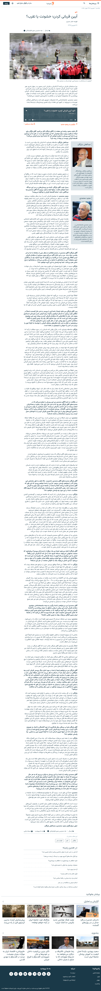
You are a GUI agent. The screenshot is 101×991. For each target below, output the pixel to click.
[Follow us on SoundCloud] (20, 974)
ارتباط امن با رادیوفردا (69, 980)
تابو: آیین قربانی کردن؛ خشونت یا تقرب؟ (59, 110)
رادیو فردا (71, 113)
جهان (98, 980)
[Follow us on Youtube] (25, 974)
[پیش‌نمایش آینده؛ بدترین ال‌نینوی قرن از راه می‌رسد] (13, 911)
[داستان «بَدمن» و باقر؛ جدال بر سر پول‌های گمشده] (87, 911)
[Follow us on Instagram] (16, 974)
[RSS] (44, 974)
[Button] (47, 31)
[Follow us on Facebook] (39, 974)
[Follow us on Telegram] (34, 974)
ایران (98, 977)
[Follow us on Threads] (11, 974)
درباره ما (73, 973)
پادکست (97, 984)
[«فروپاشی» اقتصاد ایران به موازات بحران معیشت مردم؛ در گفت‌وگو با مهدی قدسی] (13, 942)
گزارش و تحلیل (91, 901)
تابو (76, 12)
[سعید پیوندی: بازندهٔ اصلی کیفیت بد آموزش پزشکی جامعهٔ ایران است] (87, 942)
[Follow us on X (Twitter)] (30, 974)
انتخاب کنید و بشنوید (69, 977)
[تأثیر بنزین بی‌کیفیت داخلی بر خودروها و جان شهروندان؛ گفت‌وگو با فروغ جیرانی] (38, 942)
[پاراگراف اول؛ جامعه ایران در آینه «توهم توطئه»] (38, 911)
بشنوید (95, 933)
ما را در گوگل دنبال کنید (24, 3)
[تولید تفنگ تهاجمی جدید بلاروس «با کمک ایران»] (63, 911)
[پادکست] (12, 3)
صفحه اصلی (96, 973)
